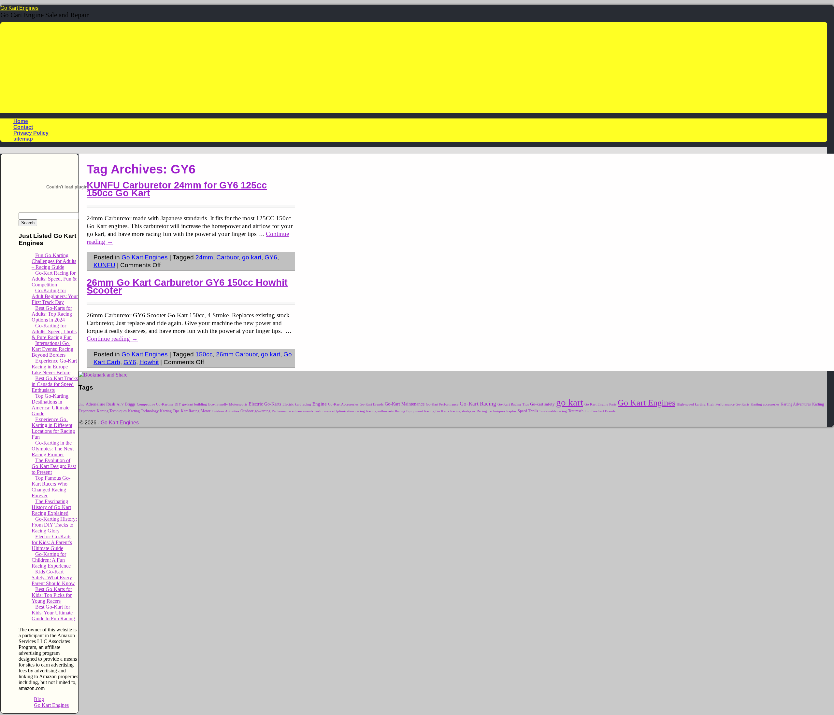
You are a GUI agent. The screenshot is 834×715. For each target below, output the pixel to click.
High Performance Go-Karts (728, 404)
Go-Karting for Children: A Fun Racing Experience (51, 560)
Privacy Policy (31, 133)
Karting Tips (170, 411)
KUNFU (104, 265)
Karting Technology (143, 411)
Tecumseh (575, 411)
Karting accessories (765, 404)
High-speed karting (691, 404)
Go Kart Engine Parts (600, 404)
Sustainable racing (553, 411)
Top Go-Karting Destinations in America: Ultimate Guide (50, 404)
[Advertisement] (413, 67)
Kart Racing (190, 411)
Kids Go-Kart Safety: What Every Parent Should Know (53, 577)
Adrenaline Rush (100, 404)
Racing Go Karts (436, 411)
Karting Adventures (796, 404)
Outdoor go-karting (255, 411)
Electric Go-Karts (265, 404)
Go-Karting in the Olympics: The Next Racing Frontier (53, 448)
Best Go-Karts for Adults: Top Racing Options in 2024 (52, 314)
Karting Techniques (112, 411)
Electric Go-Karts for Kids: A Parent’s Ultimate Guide (52, 542)
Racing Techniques (491, 411)
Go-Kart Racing (478, 404)
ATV (120, 404)
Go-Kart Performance (442, 404)
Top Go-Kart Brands (600, 411)
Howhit (149, 362)
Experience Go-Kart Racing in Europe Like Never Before (54, 366)
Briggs (130, 404)
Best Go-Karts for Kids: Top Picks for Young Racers (52, 595)
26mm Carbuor (237, 354)
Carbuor (227, 257)
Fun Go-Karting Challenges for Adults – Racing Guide (54, 261)
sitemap (23, 139)
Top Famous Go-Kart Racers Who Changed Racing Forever (51, 486)
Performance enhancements (292, 411)
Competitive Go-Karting (155, 404)
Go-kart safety (542, 404)
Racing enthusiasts (380, 411)
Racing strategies (462, 411)
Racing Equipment (409, 411)
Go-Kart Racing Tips (513, 404)
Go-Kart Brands (371, 404)
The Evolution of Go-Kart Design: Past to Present (54, 466)
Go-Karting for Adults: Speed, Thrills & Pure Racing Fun (54, 331)
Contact (23, 127)
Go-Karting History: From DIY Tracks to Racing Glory (54, 524)
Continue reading (112, 338)
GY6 (271, 257)
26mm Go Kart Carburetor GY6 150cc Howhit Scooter (187, 286)
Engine (319, 403)
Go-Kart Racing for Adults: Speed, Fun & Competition (54, 278)
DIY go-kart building (191, 404)
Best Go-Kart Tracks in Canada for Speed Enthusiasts (55, 384)
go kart (251, 257)
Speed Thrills (528, 411)
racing (360, 411)
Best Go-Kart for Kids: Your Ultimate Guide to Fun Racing (53, 612)
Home (20, 121)
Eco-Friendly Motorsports (227, 404)
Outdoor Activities (225, 411)
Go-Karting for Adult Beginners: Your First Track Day (55, 296)
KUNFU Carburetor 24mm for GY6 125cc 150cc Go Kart (177, 189)
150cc (204, 354)
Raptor (511, 411)
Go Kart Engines (19, 8)
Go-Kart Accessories (343, 404)
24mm (204, 257)
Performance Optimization (334, 411)
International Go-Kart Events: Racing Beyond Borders (52, 349)
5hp (81, 404)
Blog (39, 699)
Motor (205, 411)
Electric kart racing (296, 404)
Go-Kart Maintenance (404, 403)
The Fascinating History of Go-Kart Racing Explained (51, 507)
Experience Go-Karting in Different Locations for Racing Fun (53, 428)
